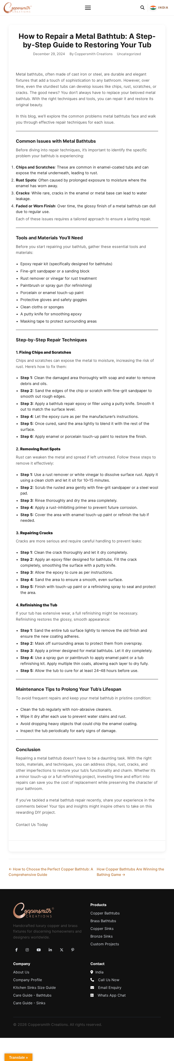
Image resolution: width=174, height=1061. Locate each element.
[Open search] (142, 8)
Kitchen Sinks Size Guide (34, 987)
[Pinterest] (72, 950)
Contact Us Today (32, 824)
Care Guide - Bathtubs (32, 995)
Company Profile (27, 980)
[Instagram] (27, 950)
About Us (21, 972)
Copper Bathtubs (105, 913)
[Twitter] (62, 950)
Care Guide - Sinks (29, 1003)
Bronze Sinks (101, 936)
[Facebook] (16, 950)
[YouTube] (38, 950)
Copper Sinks (102, 928)
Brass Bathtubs (103, 921)
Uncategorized (129, 54)
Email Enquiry (109, 987)
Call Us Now (108, 980)
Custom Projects (104, 944)
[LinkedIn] (50, 950)
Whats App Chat (112, 995)
